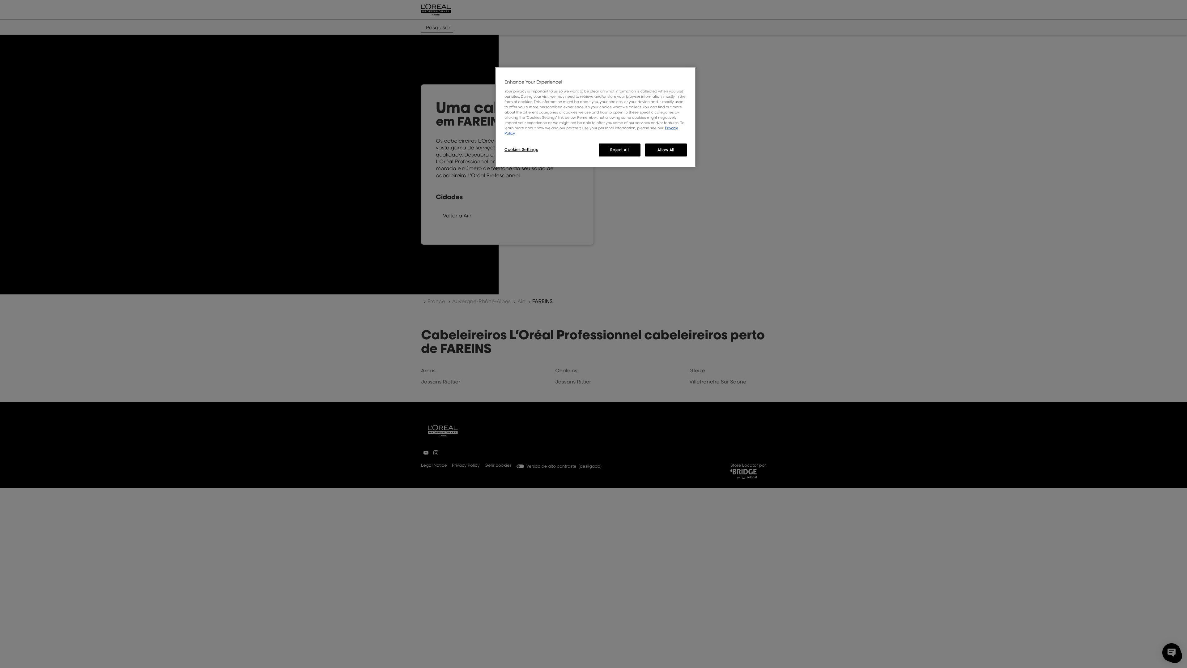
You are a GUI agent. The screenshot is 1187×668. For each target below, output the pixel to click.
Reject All (619, 150)
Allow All (665, 150)
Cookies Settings (521, 149)
